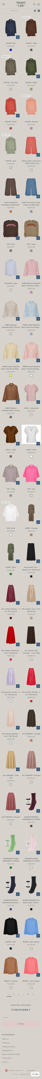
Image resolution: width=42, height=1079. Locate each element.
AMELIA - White (31, 450)
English (30, 1070)
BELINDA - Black (11, 942)
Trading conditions (8, 1046)
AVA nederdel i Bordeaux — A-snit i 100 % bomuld (10, 610)
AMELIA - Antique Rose (31, 408)
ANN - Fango (11, 489)
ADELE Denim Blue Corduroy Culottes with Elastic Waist (31, 203)
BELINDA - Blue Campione (31, 942)
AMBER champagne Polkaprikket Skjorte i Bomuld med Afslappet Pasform (11, 326)
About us (5, 1039)
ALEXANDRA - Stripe (10, 283)
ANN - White (11, 528)
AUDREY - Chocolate (31, 528)
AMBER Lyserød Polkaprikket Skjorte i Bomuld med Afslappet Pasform (31, 367)
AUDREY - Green (11, 567)
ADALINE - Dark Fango (11, 82)
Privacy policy (7, 1058)
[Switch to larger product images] (35, 10)
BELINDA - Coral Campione (31, 981)
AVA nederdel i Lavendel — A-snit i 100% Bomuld (10, 693)
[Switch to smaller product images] (39, 10)
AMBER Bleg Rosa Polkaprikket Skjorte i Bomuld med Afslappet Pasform (31, 284)
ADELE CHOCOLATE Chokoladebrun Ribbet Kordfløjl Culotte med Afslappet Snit (10, 203)
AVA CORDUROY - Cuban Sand (11, 776)
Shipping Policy (7, 1050)
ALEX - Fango (31, 244)
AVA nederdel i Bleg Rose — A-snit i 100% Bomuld (11, 735)
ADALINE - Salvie (10, 161)
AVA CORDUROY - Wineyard (11, 817)
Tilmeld (21, 1024)
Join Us (4, 1062)
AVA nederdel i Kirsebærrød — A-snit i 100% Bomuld (10, 651)
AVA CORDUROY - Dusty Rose (31, 775)
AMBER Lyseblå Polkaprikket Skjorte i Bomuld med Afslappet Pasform (31, 326)
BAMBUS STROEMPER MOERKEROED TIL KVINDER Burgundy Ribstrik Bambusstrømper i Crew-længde (31, 818)
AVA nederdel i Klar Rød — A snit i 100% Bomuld (31, 693)
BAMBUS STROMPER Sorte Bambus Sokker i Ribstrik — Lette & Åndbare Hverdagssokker (31, 901)
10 (28, 994)
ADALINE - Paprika (11, 122)
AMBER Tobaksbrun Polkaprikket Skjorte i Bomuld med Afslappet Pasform (11, 409)
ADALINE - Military (31, 82)
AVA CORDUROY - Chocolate (31, 734)
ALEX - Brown (11, 244)
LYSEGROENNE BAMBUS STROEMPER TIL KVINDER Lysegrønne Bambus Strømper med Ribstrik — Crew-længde (11, 860)
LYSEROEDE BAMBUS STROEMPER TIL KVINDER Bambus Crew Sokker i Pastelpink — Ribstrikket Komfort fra (31, 860)
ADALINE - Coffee (31, 43)
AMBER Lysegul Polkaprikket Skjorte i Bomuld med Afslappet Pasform (10, 367)
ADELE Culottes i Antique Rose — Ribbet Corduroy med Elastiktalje (31, 162)
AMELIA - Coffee (10, 450)
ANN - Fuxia (31, 489)
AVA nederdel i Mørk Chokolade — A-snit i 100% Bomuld (31, 651)
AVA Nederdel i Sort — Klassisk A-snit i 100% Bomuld (31, 568)
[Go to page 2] (32, 994)
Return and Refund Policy (11, 1054)
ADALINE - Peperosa (31, 122)
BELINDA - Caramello (10, 981)
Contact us (6, 1043)
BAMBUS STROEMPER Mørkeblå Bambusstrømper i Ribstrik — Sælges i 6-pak (10, 901)
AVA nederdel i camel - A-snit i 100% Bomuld (31, 610)
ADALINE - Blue (11, 43)
